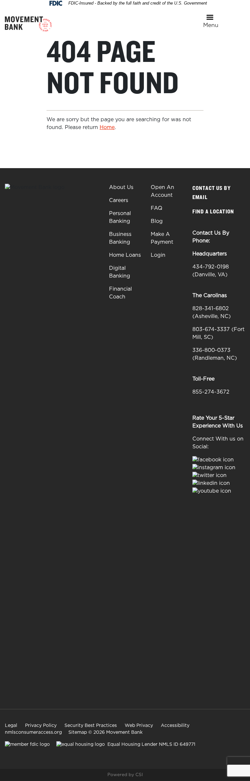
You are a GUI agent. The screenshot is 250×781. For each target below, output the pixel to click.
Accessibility (175, 726)
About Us (121, 187)
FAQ (156, 208)
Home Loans (125, 255)
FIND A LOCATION (213, 212)
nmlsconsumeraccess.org (33, 732)
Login (158, 255)
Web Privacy (139, 726)
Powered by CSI (125, 775)
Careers (118, 200)
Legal (11, 726)
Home (107, 127)
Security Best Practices (90, 726)
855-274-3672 (210, 392)
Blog (157, 221)
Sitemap (77, 732)
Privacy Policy (41, 726)
